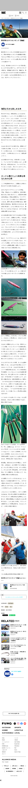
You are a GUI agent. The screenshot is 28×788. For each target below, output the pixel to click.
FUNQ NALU (16, 745)
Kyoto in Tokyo (17, 751)
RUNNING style (5, 745)
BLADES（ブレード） (6, 747)
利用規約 (20, 768)
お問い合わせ (14, 765)
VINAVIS (16, 739)
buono (15, 749)
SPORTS (17, 727)
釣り (11, 606)
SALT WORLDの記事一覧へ (14, 713)
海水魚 (6, 606)
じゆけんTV (4, 749)
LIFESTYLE (18, 730)
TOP (2, 18)
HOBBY (5, 730)
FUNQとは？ (6, 765)
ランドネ (16, 738)
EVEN (3, 743)
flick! (15, 747)
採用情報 (14, 768)
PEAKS (3, 739)
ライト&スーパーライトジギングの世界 (14, 597)
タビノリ (4, 753)
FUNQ (3, 738)
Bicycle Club (16, 743)
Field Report (10, 603)
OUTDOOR (6, 727)
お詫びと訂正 (19, 771)
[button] (0, 780)
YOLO (3, 761)
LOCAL (17, 733)
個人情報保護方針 (9, 771)
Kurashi (6, 761)
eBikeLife (4, 751)
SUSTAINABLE (7, 733)
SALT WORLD (6, 18)
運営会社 (22, 765)
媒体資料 (7, 768)
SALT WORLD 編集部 (16, 671)
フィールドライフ (5, 742)
